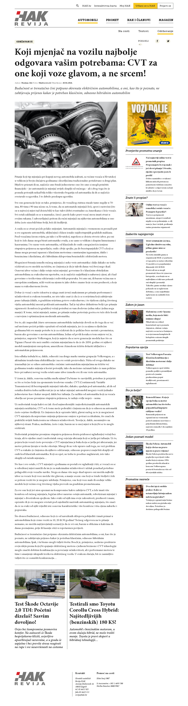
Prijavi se (165, 5)
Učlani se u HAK (145, 5)
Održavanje (24, 42)
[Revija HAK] (31, 18)
